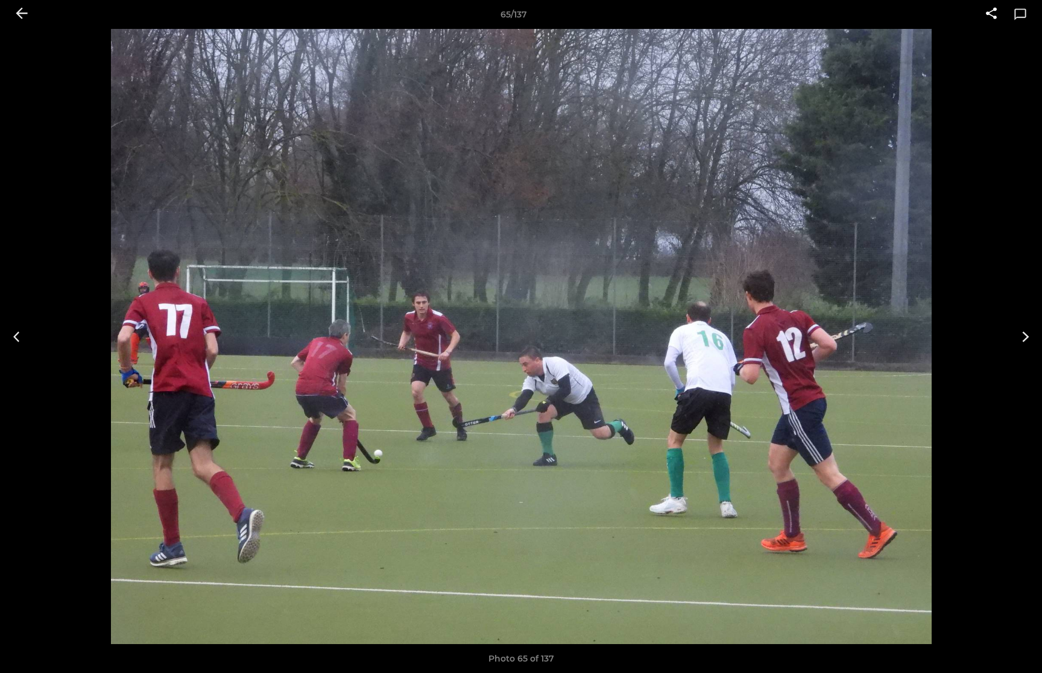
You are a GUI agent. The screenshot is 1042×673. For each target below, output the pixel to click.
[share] (991, 14)
